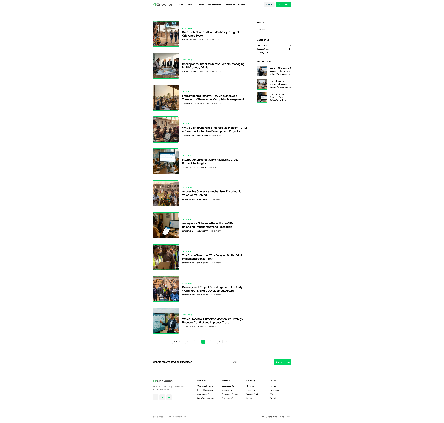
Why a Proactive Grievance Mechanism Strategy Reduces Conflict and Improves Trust (212, 320)
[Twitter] (169, 397)
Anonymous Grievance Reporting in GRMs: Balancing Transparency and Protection (209, 225)
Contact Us (230, 5)
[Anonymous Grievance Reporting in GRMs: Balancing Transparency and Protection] (166, 225)
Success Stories (263, 49)
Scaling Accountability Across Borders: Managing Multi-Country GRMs (213, 65)
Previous (179, 342)
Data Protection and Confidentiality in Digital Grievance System (210, 33)
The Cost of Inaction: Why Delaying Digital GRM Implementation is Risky (212, 257)
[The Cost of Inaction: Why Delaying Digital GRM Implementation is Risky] (166, 257)
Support (241, 5)
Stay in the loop (283, 362)
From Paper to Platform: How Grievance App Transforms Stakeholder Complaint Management (213, 97)
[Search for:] (274, 29)
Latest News (187, 28)
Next (226, 342)
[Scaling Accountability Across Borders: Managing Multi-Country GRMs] (166, 65)
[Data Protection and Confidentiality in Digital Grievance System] (166, 33)
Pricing (201, 5)
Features (190, 5)
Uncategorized (263, 52)
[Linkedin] (155, 397)
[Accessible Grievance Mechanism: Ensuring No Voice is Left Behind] (166, 193)
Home (180, 5)
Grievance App (203, 40)
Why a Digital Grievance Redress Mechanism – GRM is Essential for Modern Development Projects (214, 129)
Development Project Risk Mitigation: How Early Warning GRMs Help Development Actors (212, 289)
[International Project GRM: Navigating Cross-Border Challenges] (166, 161)
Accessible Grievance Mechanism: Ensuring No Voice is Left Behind (211, 193)
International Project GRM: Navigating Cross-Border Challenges (210, 161)
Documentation (214, 5)
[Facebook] (162, 397)
